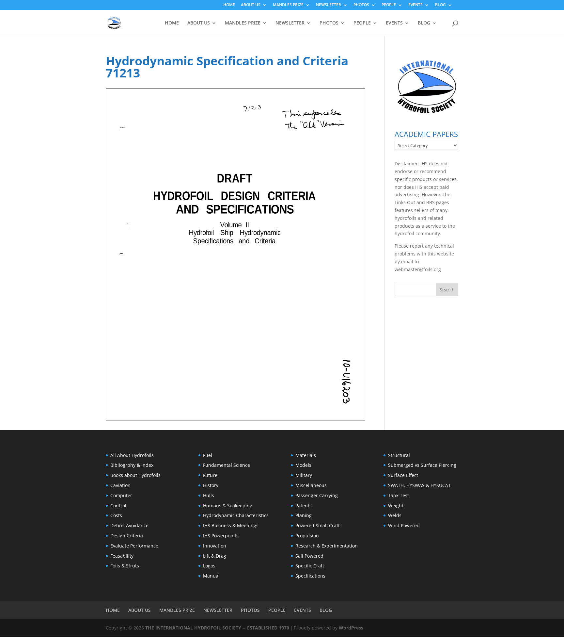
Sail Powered (309, 556)
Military (303, 475)
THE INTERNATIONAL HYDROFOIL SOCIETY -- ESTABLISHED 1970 (217, 628)
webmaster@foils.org (418, 269)
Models (303, 465)
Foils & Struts (124, 566)
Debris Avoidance (129, 525)
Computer (121, 495)
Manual (211, 576)
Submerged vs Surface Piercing (422, 465)
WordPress (351, 628)
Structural (399, 455)
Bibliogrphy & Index (131, 465)
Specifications (310, 576)
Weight (395, 505)
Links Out (405, 202)
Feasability (121, 556)
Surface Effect (403, 475)
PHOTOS (361, 5)
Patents (303, 505)
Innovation (214, 546)
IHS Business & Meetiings (230, 525)
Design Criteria (126, 535)
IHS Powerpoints (221, 535)
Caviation (120, 485)
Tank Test (398, 495)
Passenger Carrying (316, 495)
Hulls (208, 495)
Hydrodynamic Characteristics (236, 515)
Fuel (207, 455)
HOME (229, 5)
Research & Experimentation (326, 546)
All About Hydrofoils (132, 455)
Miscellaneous (311, 485)
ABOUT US (250, 5)
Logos (209, 566)
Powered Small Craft (317, 525)
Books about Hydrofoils (135, 475)
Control (118, 505)
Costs (116, 515)
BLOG (440, 5)
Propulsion (307, 535)
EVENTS (415, 5)
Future (210, 475)
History (210, 485)
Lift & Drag (214, 556)
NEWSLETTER (328, 5)
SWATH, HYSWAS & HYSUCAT (419, 485)
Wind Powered (404, 525)
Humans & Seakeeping (227, 505)
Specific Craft (309, 566)
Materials (305, 455)
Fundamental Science (226, 465)
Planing (303, 515)
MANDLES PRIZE (288, 5)
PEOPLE (389, 5)
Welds (394, 515)
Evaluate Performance (134, 546)
